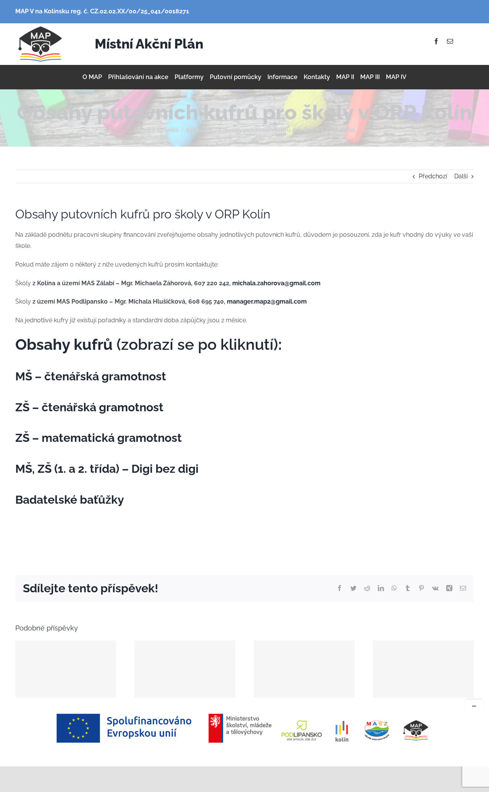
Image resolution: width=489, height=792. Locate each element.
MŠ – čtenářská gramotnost (90, 376)
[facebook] (436, 41)
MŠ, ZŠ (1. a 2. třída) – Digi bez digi (107, 468)
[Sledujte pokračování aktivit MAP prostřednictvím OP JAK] (184, 669)
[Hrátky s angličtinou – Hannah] (423, 669)
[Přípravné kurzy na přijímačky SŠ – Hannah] (304, 669)
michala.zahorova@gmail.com (276, 283)
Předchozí (433, 176)
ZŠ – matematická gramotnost (98, 437)
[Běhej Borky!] (65, 669)
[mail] (450, 41)
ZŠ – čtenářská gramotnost (89, 407)
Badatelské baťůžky (69, 499)
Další (461, 176)
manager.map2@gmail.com (267, 301)
